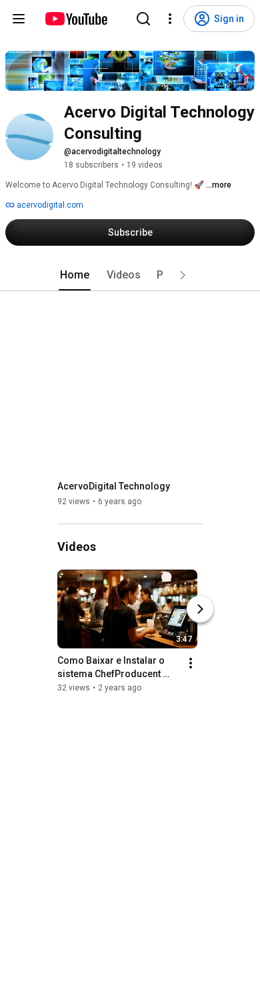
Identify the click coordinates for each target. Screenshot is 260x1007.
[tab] (75, 275)
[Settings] (170, 19)
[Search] (143, 19)
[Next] (200, 609)
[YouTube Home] (76, 18)
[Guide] (19, 19)
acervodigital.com (49, 205)
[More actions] (190, 663)
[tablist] (130, 275)
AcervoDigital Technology (113, 486)
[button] (183, 275)
